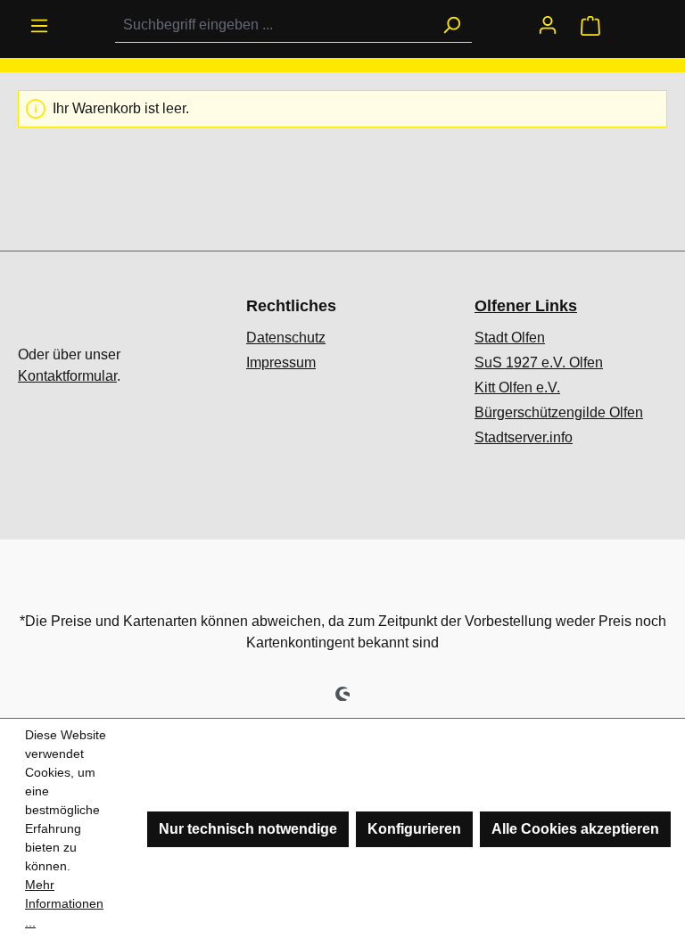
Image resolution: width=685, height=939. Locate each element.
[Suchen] (451, 25)
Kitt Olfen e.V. (517, 387)
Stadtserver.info (524, 437)
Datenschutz (286, 337)
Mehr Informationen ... (64, 903)
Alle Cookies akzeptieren (575, 828)
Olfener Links (526, 306)
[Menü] (39, 26)
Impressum (281, 362)
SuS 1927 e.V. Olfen (539, 362)
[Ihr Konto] (547, 25)
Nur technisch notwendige (248, 828)
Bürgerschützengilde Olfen (559, 412)
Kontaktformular (67, 375)
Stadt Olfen (510, 337)
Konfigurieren (414, 828)
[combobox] (273, 25)
